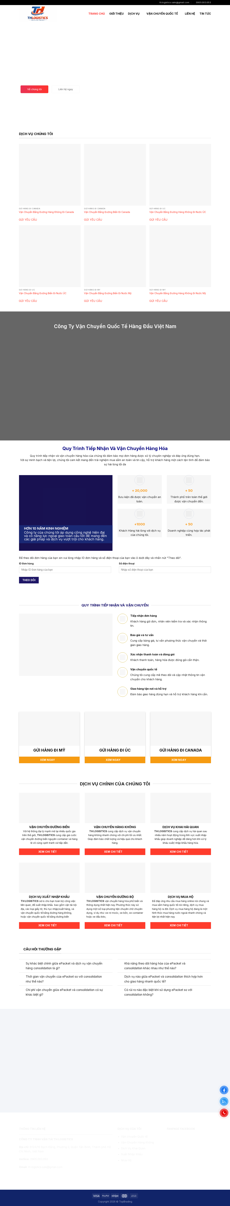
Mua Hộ (126, 1160)
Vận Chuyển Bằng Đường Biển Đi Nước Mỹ (108, 293)
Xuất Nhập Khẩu (131, 1154)
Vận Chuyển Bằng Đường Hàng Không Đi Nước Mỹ (177, 293)
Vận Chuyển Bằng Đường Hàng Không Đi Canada (46, 212)
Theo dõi (29, 580)
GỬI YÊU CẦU (28, 219)
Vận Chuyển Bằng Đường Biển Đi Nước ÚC (42, 293)
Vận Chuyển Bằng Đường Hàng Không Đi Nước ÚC (177, 212)
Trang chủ (96, 13)
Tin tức (205, 13)
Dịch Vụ (134, 13)
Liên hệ (190, 13)
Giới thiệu (116, 13)
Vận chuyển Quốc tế (134, 1136)
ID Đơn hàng (26, 563)
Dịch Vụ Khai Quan (133, 1148)
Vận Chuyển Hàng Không (137, 1142)
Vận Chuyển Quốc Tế (162, 13)
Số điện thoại (127, 563)
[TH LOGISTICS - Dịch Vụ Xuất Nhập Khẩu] (38, 13)
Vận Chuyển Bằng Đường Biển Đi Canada (107, 212)
